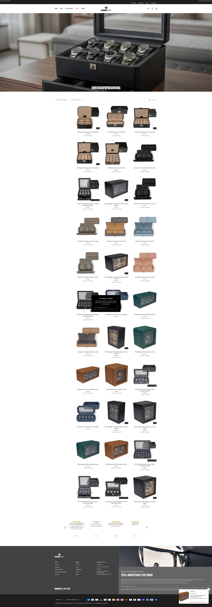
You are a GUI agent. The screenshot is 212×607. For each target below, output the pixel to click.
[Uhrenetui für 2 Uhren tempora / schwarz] (144, 189)
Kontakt (57, 564)
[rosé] (118, 245)
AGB (94, 603)
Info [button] (56, 562)
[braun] (146, 319)
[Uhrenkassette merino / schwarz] (116, 117)
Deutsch (153, 3)
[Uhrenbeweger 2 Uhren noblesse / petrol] (87, 449)
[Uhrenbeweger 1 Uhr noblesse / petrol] (144, 337)
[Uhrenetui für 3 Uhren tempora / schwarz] (144, 153)
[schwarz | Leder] (88, 136)
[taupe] (146, 172)
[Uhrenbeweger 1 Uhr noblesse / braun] (116, 374)
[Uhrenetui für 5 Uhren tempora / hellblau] (87, 412)
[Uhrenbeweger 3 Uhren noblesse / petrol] (144, 299)
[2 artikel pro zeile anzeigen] (149, 100)
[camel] (121, 245)
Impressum (79, 603)
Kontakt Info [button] (101, 562)
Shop (77, 567)
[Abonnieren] (116, 307)
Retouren (57, 567)
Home (77, 564)
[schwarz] (116, 136)
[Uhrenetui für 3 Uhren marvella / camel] (87, 337)
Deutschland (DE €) (72, 599)
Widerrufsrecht (59, 569)
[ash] (111, 245)
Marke (77, 574)
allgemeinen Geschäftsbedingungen (162, 589)
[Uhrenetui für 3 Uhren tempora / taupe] (87, 226)
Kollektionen (79, 569)
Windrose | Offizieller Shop (64, 603)
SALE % (77, 572)
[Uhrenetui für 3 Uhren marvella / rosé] (144, 262)
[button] (61, 8)
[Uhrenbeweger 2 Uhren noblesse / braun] (116, 449)
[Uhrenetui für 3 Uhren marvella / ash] (116, 226)
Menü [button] (77, 562)
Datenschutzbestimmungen (182, 589)
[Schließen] (118, 298)
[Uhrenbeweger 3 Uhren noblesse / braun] (87, 374)
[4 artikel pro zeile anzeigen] (155, 100)
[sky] (114, 245)
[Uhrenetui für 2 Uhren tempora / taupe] (87, 262)
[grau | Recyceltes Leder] (89, 210)
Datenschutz (88, 603)
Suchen (57, 574)
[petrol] (143, 319)
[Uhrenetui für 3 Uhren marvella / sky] (144, 226)
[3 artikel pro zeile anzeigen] (152, 100)
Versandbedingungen (61, 572)
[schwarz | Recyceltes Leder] (86, 210)
